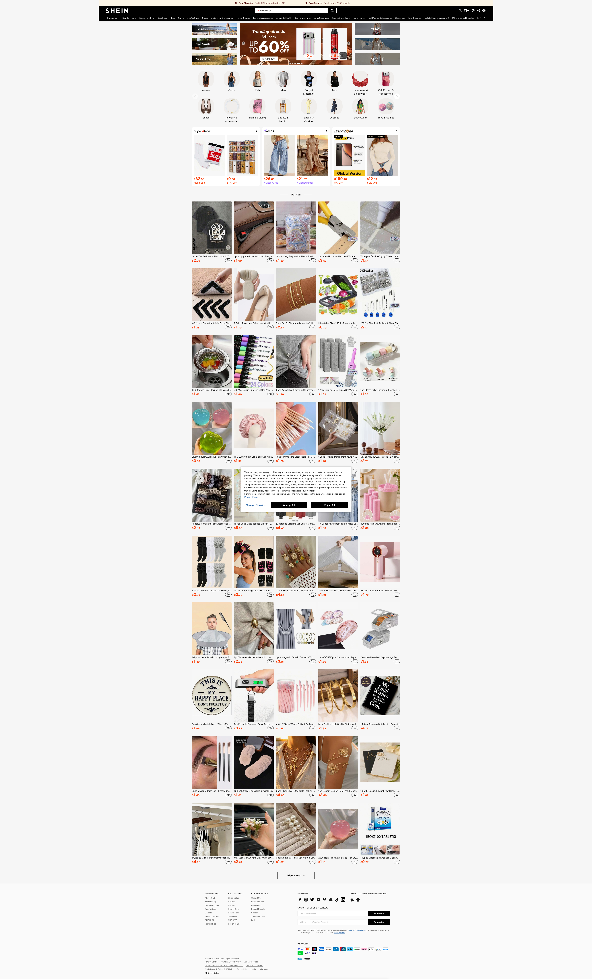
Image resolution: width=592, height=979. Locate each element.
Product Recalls (258, 909)
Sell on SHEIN (234, 924)
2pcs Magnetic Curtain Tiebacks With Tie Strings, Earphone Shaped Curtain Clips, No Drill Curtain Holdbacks (296, 657)
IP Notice (230, 969)
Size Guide (232, 916)
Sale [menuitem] (134, 18)
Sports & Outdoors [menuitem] (340, 18)
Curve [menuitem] (181, 18)
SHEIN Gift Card (258, 916)
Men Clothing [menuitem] (193, 18)
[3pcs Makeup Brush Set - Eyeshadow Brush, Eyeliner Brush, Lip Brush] (212, 762)
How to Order (233, 909)
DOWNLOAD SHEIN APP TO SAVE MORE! (368, 894)
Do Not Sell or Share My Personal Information (224, 965)
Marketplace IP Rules (214, 969)
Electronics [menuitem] (400, 18)
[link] (197, 3)
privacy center (339, 932)
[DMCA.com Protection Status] (307, 959)
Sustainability (210, 902)
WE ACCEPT (303, 944)
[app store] (352, 901)
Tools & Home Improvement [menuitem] (436, 18)
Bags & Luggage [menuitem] (321, 18)
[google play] (358, 901)
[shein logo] (117, 10)
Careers (208, 913)
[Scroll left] (481, 18)
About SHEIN (210, 898)
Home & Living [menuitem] (243, 18)
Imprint (253, 969)
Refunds (231, 905)
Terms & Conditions (254, 965)
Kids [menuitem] (173, 18)
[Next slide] (348, 43)
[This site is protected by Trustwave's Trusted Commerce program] (300, 959)
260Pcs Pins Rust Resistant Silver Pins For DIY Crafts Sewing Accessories (380, 323)
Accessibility (242, 969)
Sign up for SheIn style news (313, 908)
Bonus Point (256, 905)
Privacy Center (211, 962)
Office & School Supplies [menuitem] (463, 18)
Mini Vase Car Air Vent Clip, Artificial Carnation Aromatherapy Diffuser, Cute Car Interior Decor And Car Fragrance (254, 858)
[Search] (332, 10)
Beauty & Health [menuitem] (283, 18)
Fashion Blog (210, 924)
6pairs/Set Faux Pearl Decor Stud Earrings (296, 858)
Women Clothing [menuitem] (146, 18)
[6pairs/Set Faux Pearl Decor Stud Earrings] (296, 829)
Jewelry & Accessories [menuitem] (263, 18)
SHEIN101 (209, 920)
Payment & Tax (257, 902)
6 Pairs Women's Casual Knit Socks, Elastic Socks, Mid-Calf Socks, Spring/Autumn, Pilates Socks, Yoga (212, 590)
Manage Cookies (251, 962)
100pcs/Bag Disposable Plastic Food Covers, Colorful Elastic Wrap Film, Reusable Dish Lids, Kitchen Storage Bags (296, 256)
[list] (322, 899)
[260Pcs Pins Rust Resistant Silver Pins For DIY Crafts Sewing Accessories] (380, 294)
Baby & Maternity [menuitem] (302, 18)
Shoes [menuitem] (205, 18)
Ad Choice (263, 969)
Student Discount (212, 916)
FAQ (253, 920)
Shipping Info (233, 898)
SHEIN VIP (232, 920)
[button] (479, 10)
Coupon (254, 913)
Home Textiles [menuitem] (359, 18)
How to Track (233, 913)
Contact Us (256, 898)
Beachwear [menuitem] (163, 18)
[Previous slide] (243, 43)
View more (294, 875)
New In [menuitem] (125, 18)
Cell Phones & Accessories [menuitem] (380, 18)
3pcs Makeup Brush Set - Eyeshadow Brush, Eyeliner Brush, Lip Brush (212, 791)
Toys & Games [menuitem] (414, 18)
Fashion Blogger (212, 905)
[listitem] (212, 232)
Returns (231, 902)
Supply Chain (210, 909)
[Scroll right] (484, 18)
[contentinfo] (344, 951)
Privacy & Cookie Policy (357, 930)
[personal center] (460, 10)
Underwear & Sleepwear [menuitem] (222, 18)
